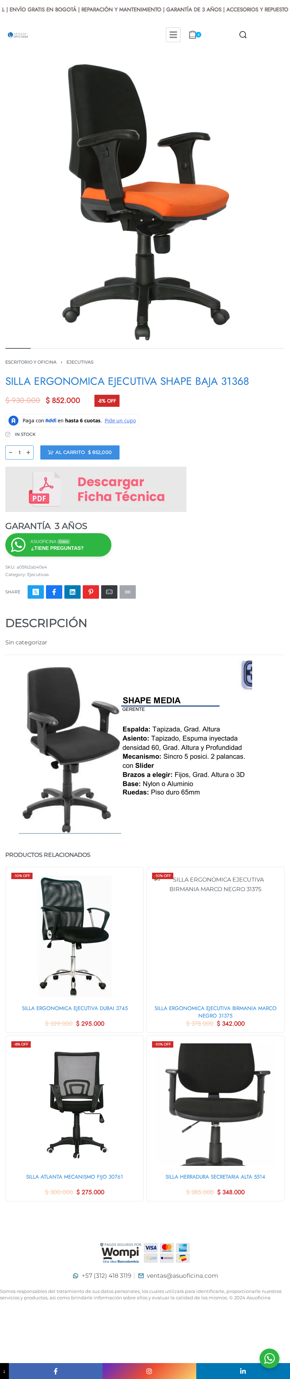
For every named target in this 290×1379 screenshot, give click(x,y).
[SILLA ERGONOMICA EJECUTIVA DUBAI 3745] (74, 936)
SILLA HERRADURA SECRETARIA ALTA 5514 (215, 1177)
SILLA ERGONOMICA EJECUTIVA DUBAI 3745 (75, 1008)
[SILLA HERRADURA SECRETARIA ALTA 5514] (215, 1104)
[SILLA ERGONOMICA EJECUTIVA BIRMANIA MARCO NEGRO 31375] (215, 936)
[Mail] (109, 592)
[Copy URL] (128, 592)
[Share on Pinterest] (91, 592)
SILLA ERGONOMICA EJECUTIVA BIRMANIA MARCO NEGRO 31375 (216, 1012)
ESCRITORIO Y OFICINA (31, 362)
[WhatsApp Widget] (269, 1358)
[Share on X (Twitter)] (36, 592)
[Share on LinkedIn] (72, 592)
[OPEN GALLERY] (145, 201)
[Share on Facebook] (54, 592)
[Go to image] (18, 348)
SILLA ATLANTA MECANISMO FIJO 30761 (74, 1177)
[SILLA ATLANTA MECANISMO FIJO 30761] (74, 1104)
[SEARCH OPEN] (243, 35)
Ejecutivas (79, 362)
